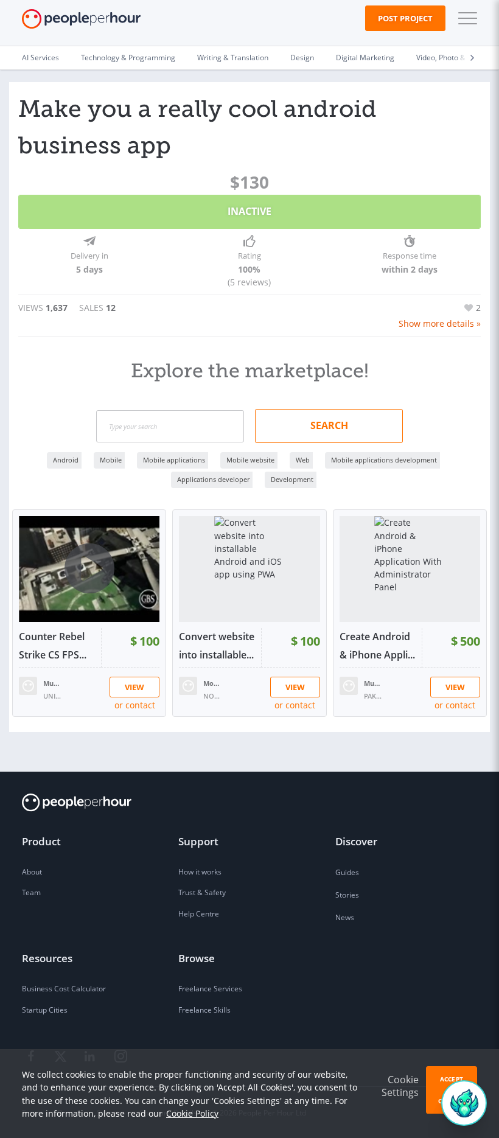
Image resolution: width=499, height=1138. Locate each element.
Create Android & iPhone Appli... (377, 646)
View (134, 687)
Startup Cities (45, 1010)
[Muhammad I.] (28, 685)
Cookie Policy (192, 1113)
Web (303, 459)
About (32, 872)
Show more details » (440, 323)
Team (31, 892)
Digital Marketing (365, 57)
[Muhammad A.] (349, 685)
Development (292, 479)
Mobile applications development (384, 459)
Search (329, 425)
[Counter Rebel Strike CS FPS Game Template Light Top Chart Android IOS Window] (89, 568)
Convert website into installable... (216, 646)
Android (66, 459)
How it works (200, 872)
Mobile (111, 459)
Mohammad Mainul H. (212, 683)
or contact (134, 705)
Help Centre (198, 914)
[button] (465, 18)
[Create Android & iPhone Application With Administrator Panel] (410, 568)
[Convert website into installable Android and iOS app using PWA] (249, 568)
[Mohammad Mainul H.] (188, 685)
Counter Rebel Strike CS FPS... (52, 646)
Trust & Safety (202, 892)
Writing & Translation (232, 57)
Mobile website (250, 459)
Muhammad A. (373, 683)
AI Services (40, 57)
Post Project (405, 18)
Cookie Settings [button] (400, 1086)
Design (302, 57)
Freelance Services (210, 988)
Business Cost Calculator (64, 988)
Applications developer (213, 479)
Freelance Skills (204, 1010)
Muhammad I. (52, 683)
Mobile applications (174, 459)
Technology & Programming (128, 57)
